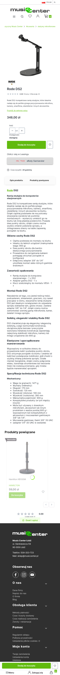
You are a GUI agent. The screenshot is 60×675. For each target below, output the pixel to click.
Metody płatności (21, 612)
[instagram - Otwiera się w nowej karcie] (24, 575)
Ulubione (17, 660)
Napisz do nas (19, 593)
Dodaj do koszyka (26, 144)
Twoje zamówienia (21, 654)
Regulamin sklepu (21, 635)
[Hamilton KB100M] (27, 458)
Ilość (11, 125)
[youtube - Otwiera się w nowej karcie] (32, 575)
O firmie (16, 596)
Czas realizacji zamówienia (25, 618)
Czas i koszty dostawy (23, 615)
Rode (10, 190)
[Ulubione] (30, 16)
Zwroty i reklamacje (22, 621)
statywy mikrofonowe (46, 26)
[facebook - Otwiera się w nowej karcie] (15, 574)
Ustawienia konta (21, 657)
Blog (15, 599)
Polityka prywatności (22, 638)
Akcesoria (30, 26)
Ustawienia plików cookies (25, 641)
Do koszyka (17, 495)
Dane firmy (18, 590)
